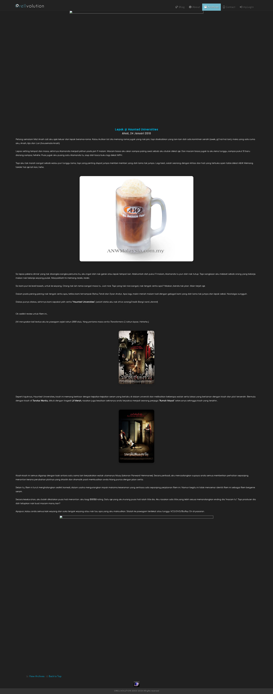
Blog (181, 7)
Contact (230, 7)
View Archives (37, 676)
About (196, 7)
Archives (213, 7)
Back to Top (55, 676)
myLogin (248, 7)
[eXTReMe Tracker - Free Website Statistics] (136, 683)
